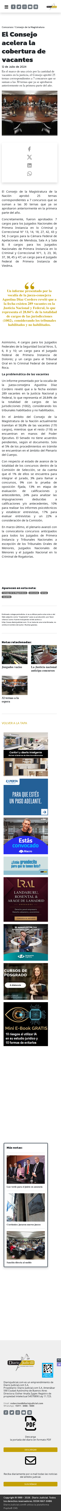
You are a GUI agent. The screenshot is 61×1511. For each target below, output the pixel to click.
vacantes (7, 597)
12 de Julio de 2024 (14, 66)
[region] (30, 1070)
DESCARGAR (31, 1449)
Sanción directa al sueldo (19, 1262)
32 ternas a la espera (10, 700)
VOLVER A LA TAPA (14, 723)
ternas (44, 593)
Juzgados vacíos (12, 667)
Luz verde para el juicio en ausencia (24, 1186)
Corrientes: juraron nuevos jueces (24, 1224)
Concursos (7, 27)
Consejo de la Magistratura (29, 27)
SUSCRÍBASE (30, 1484)
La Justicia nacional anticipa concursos (44, 669)
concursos (33, 593)
